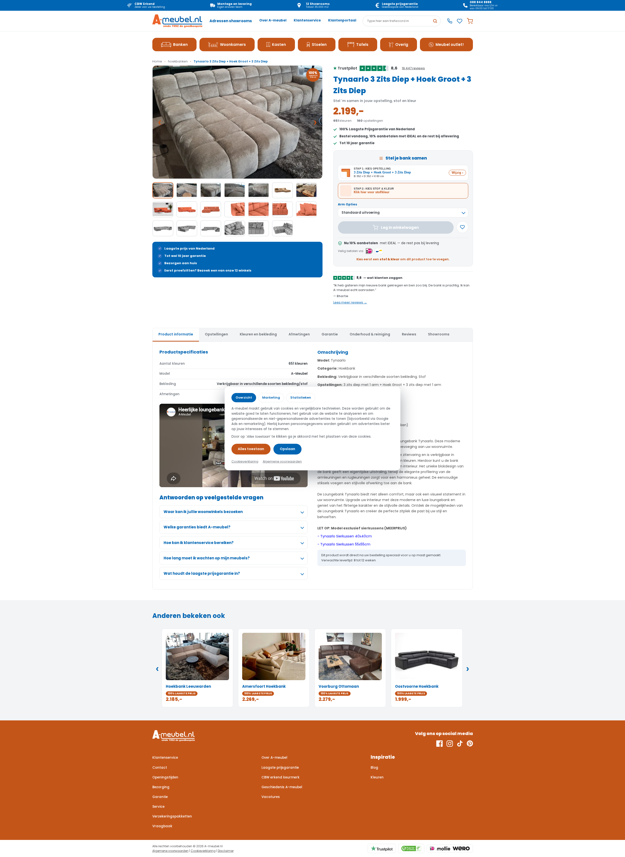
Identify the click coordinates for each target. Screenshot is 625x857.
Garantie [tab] (330, 334)
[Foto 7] (306, 190)
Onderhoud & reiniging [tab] (370, 334)
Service (158, 806)
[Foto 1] (162, 190)
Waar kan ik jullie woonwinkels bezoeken (203, 511)
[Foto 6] (282, 190)
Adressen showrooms (230, 20)
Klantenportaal (342, 20)
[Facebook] (439, 743)
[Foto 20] (282, 228)
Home (157, 61)
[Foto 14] (306, 209)
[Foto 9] (186, 209)
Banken (180, 44)
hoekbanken (178, 61)
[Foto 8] (162, 209)
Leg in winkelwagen (400, 227)
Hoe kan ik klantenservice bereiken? (199, 542)
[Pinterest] (470, 743)
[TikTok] (460, 743)
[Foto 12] (258, 209)
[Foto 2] (186, 190)
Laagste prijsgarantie (280, 767)
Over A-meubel (272, 20)
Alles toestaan (251, 448)
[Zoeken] (435, 21)
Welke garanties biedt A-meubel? (197, 527)
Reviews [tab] (409, 334)
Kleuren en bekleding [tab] (258, 334)
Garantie (160, 797)
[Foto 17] (210, 228)
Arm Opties (347, 204)
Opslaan (287, 448)
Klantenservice (307, 20)
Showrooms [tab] (438, 334)
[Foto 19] (258, 228)
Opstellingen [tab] (216, 334)
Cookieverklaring (203, 851)
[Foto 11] (234, 209)
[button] (238, 122)
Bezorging (160, 787)
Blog (374, 767)
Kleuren (377, 777)
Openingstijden (165, 777)
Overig (401, 44)
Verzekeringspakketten (172, 816)
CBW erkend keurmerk (280, 777)
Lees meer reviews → (350, 302)
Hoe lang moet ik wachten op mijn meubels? (207, 558)
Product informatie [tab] (175, 334)
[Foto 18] (234, 228)
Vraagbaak (162, 826)
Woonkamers (233, 44)
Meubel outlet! (450, 44)
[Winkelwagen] (470, 21)
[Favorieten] (459, 21)
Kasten (279, 44)
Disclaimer (226, 851)
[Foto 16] (186, 228)
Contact (159, 767)
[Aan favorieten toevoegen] (462, 227)
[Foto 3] (210, 190)
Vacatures (270, 797)
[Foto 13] (282, 209)
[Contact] (449, 21)
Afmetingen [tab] (299, 334)
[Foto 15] (162, 228)
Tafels (362, 44)
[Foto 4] (234, 190)
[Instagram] (450, 743)
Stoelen (319, 44)
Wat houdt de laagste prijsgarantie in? (202, 573)
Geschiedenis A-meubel (281, 787)
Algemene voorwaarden (170, 851)
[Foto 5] (258, 190)
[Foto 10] (210, 209)
